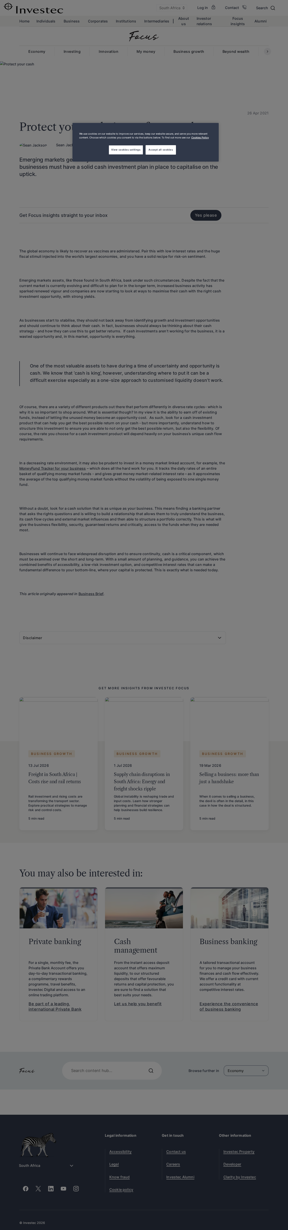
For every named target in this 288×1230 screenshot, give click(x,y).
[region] (145, 142)
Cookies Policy (200, 137)
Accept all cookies (160, 149)
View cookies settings (126, 149)
